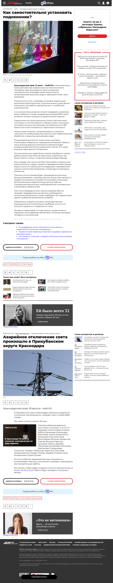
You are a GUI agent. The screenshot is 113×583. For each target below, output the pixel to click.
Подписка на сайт (25, 545)
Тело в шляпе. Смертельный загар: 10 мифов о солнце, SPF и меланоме (92, 67)
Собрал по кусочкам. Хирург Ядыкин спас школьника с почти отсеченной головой (97, 360)
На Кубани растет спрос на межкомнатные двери (22, 281)
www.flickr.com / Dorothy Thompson (19, 75)
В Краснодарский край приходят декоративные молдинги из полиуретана (24, 289)
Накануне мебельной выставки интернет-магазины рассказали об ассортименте (23, 296)
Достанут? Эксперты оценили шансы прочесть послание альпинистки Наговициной (97, 353)
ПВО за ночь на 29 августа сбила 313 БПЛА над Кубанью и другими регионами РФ (92, 58)
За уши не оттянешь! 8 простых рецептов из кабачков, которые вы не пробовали (97, 107)
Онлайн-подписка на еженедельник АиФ (89, 542)
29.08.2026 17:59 (8, 333)
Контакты (37, 545)
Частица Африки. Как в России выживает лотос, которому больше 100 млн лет (96, 368)
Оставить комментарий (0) (56, 247)
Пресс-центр (42, 542)
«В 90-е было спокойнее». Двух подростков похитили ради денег (95, 128)
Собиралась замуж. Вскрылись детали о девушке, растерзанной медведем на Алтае (95, 346)
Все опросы (92, 42)
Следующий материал (39, 577)
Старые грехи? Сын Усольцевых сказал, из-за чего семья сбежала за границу (96, 375)
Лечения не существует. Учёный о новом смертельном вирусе (95, 121)
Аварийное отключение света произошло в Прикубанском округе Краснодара (92, 85)
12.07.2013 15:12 (7, 9)
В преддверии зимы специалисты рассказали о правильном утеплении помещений (39, 228)
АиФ (4, 397)
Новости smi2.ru (10, 327)
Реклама (52, 542)
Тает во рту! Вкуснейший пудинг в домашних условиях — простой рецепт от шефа (96, 115)
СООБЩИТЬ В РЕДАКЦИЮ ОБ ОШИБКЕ (85, 545)
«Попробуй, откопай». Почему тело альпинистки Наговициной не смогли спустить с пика (96, 339)
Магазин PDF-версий (65, 542)
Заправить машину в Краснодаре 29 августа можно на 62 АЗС (92, 94)
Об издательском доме (27, 542)
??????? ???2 (80, 153)
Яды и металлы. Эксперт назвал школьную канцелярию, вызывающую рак (95, 136)
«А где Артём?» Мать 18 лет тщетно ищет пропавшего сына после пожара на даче (96, 144)
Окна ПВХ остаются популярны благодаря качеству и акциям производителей (58, 289)
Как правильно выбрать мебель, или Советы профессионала (58, 281)
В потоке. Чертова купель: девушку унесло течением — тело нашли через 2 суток (92, 76)
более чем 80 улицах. (24, 470)
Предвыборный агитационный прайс (57, 545)
